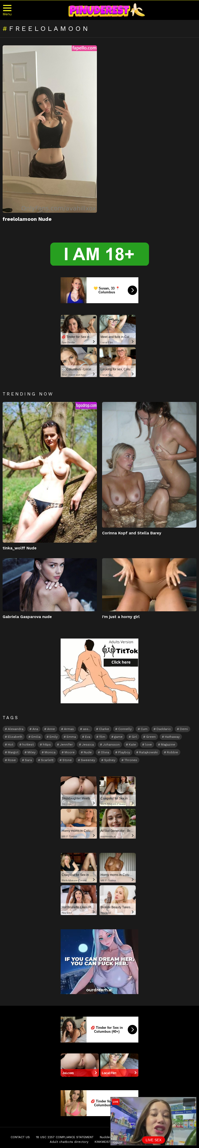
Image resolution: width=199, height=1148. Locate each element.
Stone (67, 760)
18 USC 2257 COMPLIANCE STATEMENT (65, 1137)
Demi (184, 729)
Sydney (109, 760)
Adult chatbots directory (69, 1142)
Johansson (111, 744)
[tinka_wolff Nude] (50, 472)
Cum (144, 729)
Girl (134, 737)
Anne (51, 729)
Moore (70, 752)
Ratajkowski (148, 752)
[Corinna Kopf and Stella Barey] (149, 465)
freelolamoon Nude (27, 219)
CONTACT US (20, 1137)
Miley (31, 752)
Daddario (164, 729)
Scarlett (47, 760)
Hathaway (172, 737)
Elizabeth (15, 737)
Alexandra (15, 729)
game (118, 737)
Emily (53, 737)
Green (151, 737)
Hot (10, 744)
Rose (12, 760)
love (148, 744)
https (47, 744)
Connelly (125, 729)
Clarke (104, 729)
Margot (13, 752)
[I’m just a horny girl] (149, 584)
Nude (88, 752)
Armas (69, 729)
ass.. (86, 729)
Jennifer (66, 744)
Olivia (105, 752)
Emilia (35, 737)
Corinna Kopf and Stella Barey (131, 533)
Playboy (124, 752)
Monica (50, 752)
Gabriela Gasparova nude (27, 616)
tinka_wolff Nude (20, 548)
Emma (71, 737)
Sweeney (88, 760)
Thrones (130, 760)
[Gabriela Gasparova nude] (50, 584)
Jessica (88, 744)
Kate (132, 744)
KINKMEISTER (105, 1142)
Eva (87, 737)
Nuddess (106, 1137)
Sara (28, 760)
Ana (35, 729)
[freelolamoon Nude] (50, 129)
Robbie (172, 752)
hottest (28, 744)
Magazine (168, 744)
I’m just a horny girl (121, 616)
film (102, 737)
